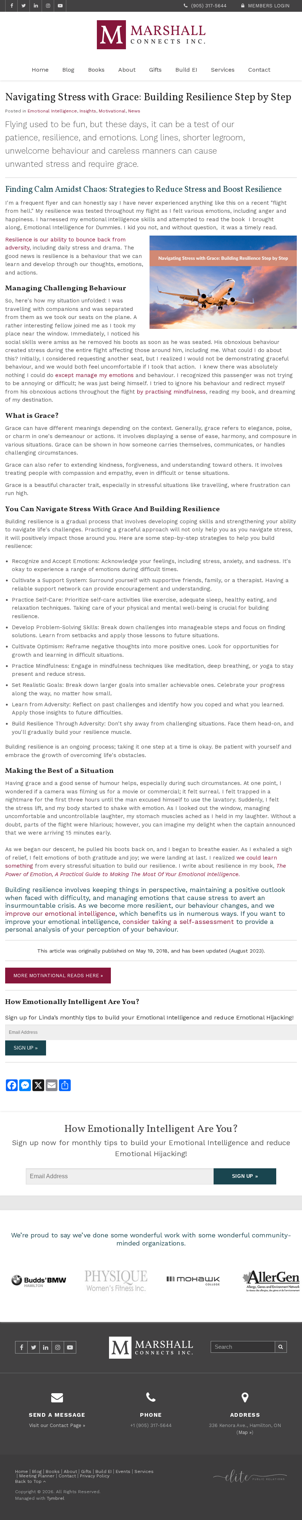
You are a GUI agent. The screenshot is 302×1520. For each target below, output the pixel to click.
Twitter (23, 6)
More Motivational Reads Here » (58, 975)
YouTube (60, 6)
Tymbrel (55, 1498)
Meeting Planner (37, 1475)
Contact (259, 69)
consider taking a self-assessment (178, 921)
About (127, 69)
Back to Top (29, 1481)
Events (123, 1471)
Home (40, 69)
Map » (245, 1432)
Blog (68, 69)
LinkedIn (36, 6)
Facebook (11, 6)
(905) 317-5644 (208, 5)
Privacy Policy (94, 1475)
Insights (88, 111)
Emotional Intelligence (52, 111)
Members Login (268, 5)
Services (223, 69)
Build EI (186, 69)
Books (96, 69)
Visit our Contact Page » (57, 1425)
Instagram (48, 6)
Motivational (112, 111)
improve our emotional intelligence (60, 913)
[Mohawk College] (193, 1280)
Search (281, 1347)
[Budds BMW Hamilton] (38, 1280)
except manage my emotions (94, 375)
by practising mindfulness (171, 391)
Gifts (155, 69)
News (134, 111)
